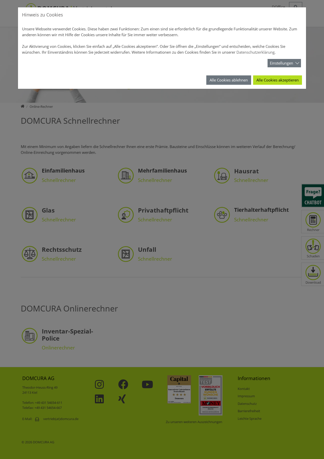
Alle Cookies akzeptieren (277, 79)
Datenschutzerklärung (255, 52)
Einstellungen (281, 63)
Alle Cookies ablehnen (229, 79)
